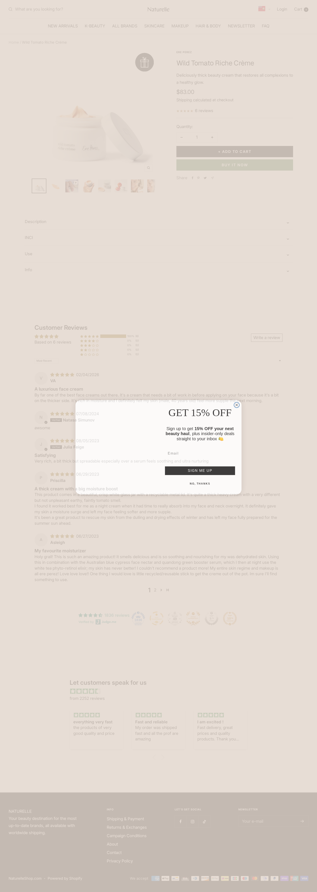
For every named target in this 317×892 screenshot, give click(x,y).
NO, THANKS (200, 482)
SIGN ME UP (200, 469)
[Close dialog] (236, 403)
